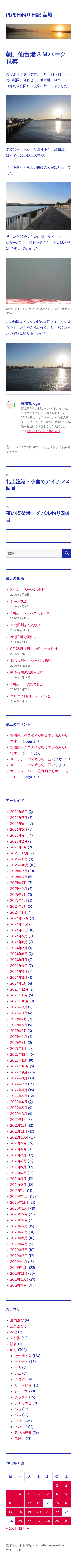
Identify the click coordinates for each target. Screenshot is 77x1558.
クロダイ (21, 1379)
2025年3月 (18, 906)
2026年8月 (19, 812)
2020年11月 (19, 1202)
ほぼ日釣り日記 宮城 (29, 15)
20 (38, 1512)
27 (38, 1521)
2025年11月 (19, 859)
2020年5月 (19, 1238)
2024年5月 (18, 960)
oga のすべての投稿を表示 (43, 430)
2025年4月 (18, 900)
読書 (13, 1344)
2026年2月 (18, 841)
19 (29, 1512)
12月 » (24, 1528)
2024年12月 (19, 918)
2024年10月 (19, 930)
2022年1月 (18, 1119)
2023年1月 (18, 1048)
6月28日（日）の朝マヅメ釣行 (34, 649)
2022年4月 (18, 1102)
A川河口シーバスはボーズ (30, 613)
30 (66, 1521)
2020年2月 (19, 1256)
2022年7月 (18, 1084)
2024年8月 (19, 942)
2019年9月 (18, 1285)
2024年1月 (18, 983)
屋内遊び (17, 1320)
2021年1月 (18, 1190)
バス (18, 1415)
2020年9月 (19, 1214)
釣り (13, 1350)
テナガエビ (23, 1403)
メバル (20, 1427)
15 (57, 1503)
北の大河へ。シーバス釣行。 (32, 660)
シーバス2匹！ (21, 601)
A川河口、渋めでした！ (28, 684)
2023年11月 (19, 995)
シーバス (21, 1391)
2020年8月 (19, 1220)
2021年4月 (18, 1173)
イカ (18, 1367)
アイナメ (21, 1361)
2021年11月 (18, 1131)
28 (48, 1521)
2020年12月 (19, 1196)
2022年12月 (19, 1054)
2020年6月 (19, 1232)
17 (10, 1512)
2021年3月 (18, 1179)
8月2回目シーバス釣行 (27, 589)
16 (66, 1503)
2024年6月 (19, 954)
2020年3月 (19, 1250)
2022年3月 (18, 1108)
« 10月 (11, 1528)
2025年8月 (18, 877)
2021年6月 (18, 1161)
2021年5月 (18, 1167)
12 (29, 1503)
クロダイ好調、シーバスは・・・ (36, 696)
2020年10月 (19, 1208)
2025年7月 (18, 883)
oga (15, 447)
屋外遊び (17, 1326)
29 (57, 1521)
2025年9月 (18, 871)
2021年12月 (19, 1125)
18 (20, 1512)
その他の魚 (23, 1356)
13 (38, 1503)
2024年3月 (18, 971)
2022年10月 (19, 1066)
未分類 (15, 1338)
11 (20, 1503)
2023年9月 (18, 1007)
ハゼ (18, 1409)
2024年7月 (18, 948)
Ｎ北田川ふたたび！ (25, 625)
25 (20, 1521)
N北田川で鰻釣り (23, 637)
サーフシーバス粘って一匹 (30, 759)
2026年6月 (19, 823)
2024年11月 (19, 924)
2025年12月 (19, 853)
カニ (18, 1373)
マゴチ (20, 1421)
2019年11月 (18, 1273)
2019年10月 (19, 1279)
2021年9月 (18, 1143)
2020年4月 (19, 1244)
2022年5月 (18, 1096)
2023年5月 (18, 1031)
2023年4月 (18, 1037)
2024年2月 (18, 977)
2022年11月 (19, 1060)
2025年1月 (18, 912)
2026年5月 (18, 829)
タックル (21, 1397)
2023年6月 (18, 1025)
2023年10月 (19, 1001)
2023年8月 (18, 1013)
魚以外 (20, 1438)
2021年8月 (18, 1149)
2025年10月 (19, 865)
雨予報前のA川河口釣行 (28, 672)
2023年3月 (18, 1042)
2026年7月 (18, 817)
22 (57, 1512)
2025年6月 (18, 889)
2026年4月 (19, 835)
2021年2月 (18, 1185)
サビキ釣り (23, 1385)
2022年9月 (18, 1072)
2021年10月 (19, 1137)
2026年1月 (18, 847)
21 (48, 1512)
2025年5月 (18, 894)
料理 (13, 1332)
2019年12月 (19, 1267)
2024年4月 (19, 965)
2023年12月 (19, 989)
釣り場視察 (51, 447)
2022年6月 (18, 1090)
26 (29, 1521)
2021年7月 (18, 1155)
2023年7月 (18, 1019)
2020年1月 (18, 1261)
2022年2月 (18, 1113)
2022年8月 (18, 1078)
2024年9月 (19, 936)
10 (11, 1503)
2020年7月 (19, 1226)
